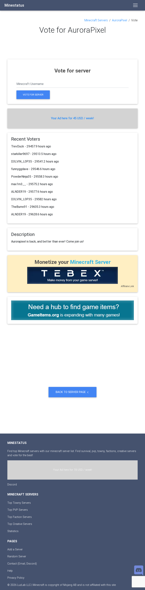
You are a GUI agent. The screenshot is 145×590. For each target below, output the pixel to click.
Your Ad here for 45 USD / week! (72, 118)
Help (10, 570)
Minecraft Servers (96, 20)
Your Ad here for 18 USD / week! (72, 469)
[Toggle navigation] (135, 5)
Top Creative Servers (19, 524)
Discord (12, 484)
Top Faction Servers (19, 517)
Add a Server (15, 549)
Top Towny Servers (19, 503)
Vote (134, 20)
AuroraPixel (119, 20)
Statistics (13, 531)
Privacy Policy (15, 577)
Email (22, 563)
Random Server (16, 556)
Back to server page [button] (71, 392)
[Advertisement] (72, 46)
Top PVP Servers (17, 509)
